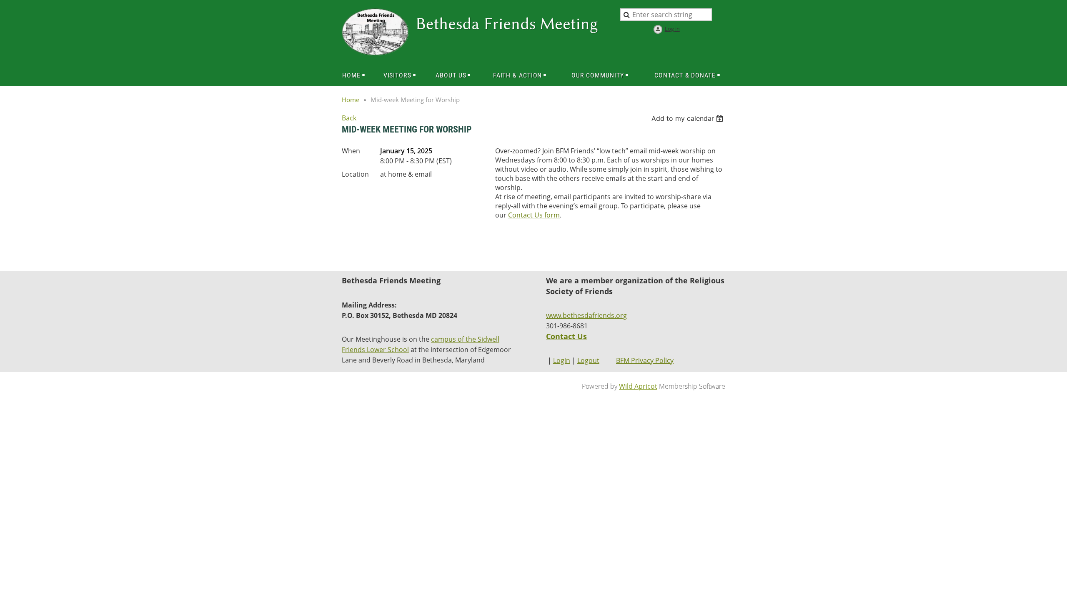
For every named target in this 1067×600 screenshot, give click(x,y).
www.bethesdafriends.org (586, 315)
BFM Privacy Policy (645, 360)
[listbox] (688, 118)
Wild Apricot (638, 386)
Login (561, 360)
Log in (672, 28)
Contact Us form (534, 215)
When (351, 150)
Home (350, 99)
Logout (588, 360)
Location (355, 174)
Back (349, 117)
